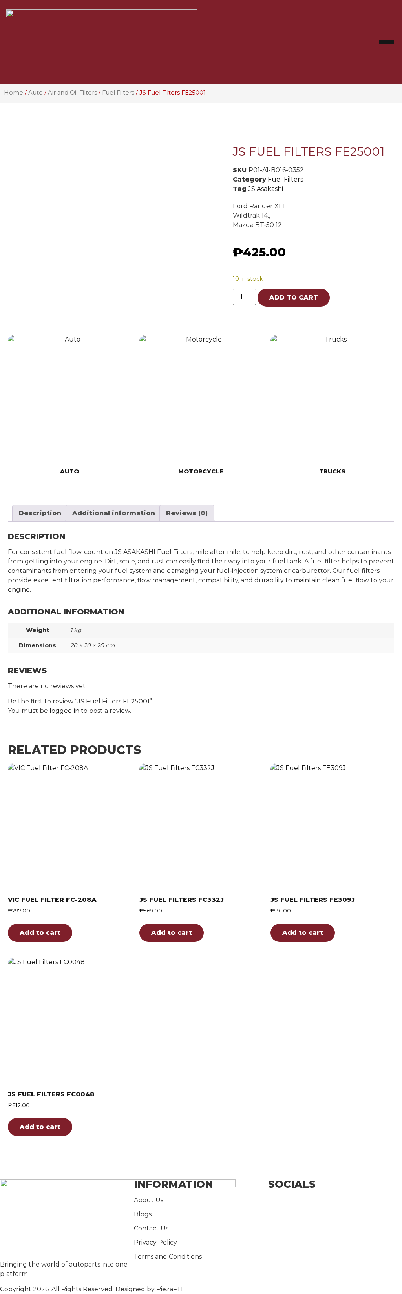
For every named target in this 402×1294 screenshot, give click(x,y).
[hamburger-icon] (386, 42)
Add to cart (293, 297)
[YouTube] (335, 1236)
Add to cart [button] (40, 932)
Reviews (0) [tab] (187, 513)
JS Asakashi (265, 189)
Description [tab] (40, 513)
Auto (35, 92)
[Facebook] (335, 1202)
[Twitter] (335, 1219)
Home (13, 92)
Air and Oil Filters (72, 92)
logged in (64, 710)
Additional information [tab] (113, 513)
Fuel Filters (118, 92)
